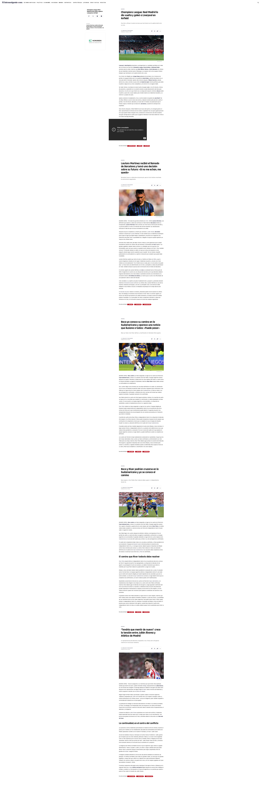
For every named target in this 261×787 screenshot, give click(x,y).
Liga (131, 767)
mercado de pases (129, 283)
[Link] (157, 31)
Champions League (138, 67)
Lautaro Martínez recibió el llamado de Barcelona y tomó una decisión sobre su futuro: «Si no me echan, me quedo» (95, 27)
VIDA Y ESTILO (94, 2)
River (148, 381)
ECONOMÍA (47, 2)
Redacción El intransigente (128, 30)
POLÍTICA (40, 2)
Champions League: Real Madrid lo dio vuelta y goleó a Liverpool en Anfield (95, 11)
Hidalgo (144, 686)
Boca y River (140, 552)
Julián (133, 696)
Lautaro (133, 233)
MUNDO (61, 2)
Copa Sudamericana (154, 423)
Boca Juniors (131, 375)
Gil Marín (144, 689)
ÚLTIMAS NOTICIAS (30, 2)
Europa (126, 751)
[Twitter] (93, 16)
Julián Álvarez (150, 232)
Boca (120, 386)
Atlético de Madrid (140, 691)
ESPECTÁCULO (77, 2)
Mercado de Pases (149, 776)
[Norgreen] (95, 41)
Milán (154, 259)
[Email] (101, 16)
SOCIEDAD (54, 2)
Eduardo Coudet (137, 544)
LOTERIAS (86, 2)
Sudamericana (125, 377)
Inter (147, 221)
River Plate (121, 406)
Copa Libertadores (153, 581)
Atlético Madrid (131, 776)
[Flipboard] (97, 16)
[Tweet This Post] (154, 31)
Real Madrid (147, 145)
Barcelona (153, 223)
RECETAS (103, 2)
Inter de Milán (138, 304)
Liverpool (121, 65)
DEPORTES (67, 2)
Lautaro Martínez (156, 221)
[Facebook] (89, 16)
